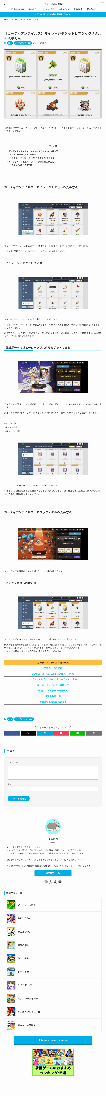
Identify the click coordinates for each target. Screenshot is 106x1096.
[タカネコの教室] (53, 3)
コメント (13, 762)
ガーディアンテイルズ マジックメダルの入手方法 (31, 161)
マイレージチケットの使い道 (24, 154)
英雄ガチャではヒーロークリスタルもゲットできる (33, 157)
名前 (10, 784)
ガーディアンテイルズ (23, 43)
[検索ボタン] (3, 3)
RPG (10, 43)
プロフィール (54, 873)
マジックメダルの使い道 (22, 165)
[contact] (60, 882)
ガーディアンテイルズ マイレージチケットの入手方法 (33, 151)
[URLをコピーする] (94, 733)
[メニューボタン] (102, 3)
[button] (12, 733)
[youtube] (55, 882)
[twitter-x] (46, 882)
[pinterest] (50, 882)
